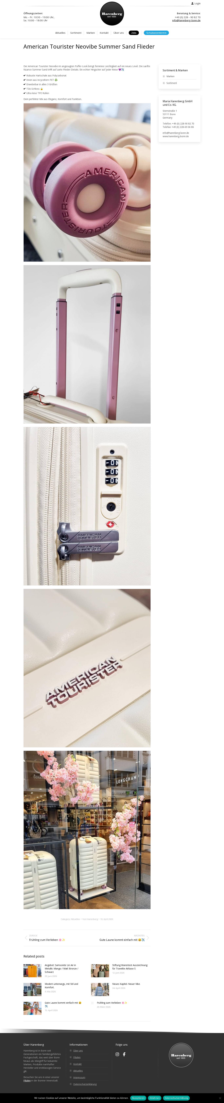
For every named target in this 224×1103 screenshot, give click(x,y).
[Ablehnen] (220, 1098)
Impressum (79, 1077)
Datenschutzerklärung (85, 1084)
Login (197, 3)
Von (90, 919)
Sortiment (171, 83)
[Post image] (32, 970)
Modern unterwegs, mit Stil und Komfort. (61, 985)
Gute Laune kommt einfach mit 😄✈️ (63, 1004)
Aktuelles (75, 919)
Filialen (27, 1080)
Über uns (78, 1050)
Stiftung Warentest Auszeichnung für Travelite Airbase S (129, 967)
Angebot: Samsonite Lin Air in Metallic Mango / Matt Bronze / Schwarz (61, 969)
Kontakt (77, 1064)
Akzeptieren (138, 1098)
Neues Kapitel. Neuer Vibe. (126, 983)
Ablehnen (155, 1098)
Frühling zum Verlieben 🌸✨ (112, 1002)
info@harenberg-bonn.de (186, 20)
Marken (170, 76)
